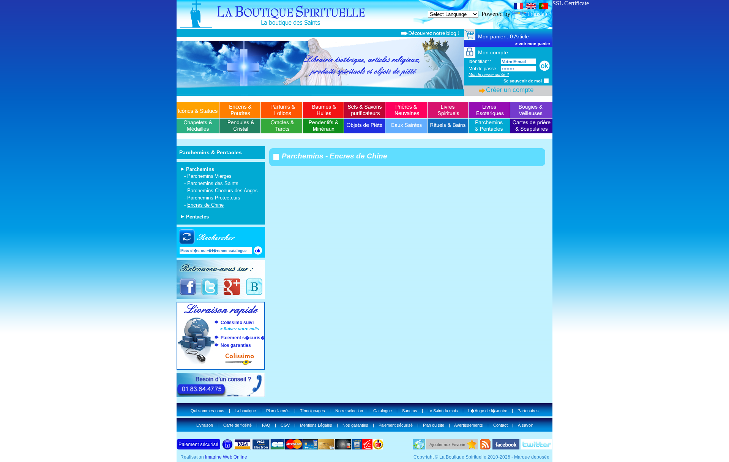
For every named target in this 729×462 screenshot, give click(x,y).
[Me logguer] (544, 65)
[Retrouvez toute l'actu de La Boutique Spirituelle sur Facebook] (187, 294)
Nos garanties (236, 345)
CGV (285, 425)
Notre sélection (349, 410)
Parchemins (200, 169)
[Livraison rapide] (221, 315)
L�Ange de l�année (487, 410)
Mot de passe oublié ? (489, 74)
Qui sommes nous (207, 410)
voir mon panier (534, 43)
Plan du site (433, 425)
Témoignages (312, 410)
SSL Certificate (570, 3)
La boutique (245, 410)
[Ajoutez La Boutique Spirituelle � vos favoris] (452, 447)
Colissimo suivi (237, 322)
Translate (538, 14)
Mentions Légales (316, 425)
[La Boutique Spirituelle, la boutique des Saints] (364, 27)
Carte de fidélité (237, 425)
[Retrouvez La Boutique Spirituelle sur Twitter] (536, 447)
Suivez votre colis (241, 328)
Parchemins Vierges (209, 176)
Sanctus (409, 410)
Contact (500, 425)
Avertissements (468, 425)
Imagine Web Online (226, 457)
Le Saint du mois (443, 410)
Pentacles (197, 217)
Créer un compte (509, 89)
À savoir (525, 425)
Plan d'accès (278, 410)
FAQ (266, 425)
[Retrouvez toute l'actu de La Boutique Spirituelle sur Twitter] (209, 294)
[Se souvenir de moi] (546, 81)
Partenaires (528, 410)
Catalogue (382, 410)
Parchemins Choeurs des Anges (222, 190)
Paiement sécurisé (396, 425)
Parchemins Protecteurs (213, 198)
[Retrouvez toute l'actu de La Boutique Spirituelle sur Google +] (231, 294)
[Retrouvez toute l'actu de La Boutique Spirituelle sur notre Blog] (254, 294)
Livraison (204, 425)
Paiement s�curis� (243, 337)
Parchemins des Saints (212, 183)
